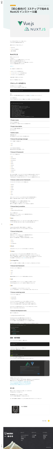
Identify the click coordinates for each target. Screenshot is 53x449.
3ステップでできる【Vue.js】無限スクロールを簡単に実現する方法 (20, 381)
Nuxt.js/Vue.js (13, 5)
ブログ (44, 438)
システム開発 (34, 435)
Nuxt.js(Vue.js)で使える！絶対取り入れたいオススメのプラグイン (20, 384)
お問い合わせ (45, 435)
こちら (30, 95)
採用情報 (44, 436)
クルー (22, 440)
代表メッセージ (23, 436)
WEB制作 (33, 436)
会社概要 (22, 438)
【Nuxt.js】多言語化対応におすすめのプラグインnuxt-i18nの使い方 (20, 383)
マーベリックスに (24, 435)
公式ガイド (11, 66)
